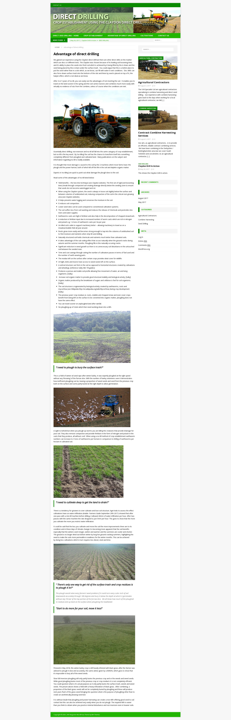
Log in (140, 237)
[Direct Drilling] (115, 32)
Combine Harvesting (146, 219)
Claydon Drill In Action (149, 166)
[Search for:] (165, 40)
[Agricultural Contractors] (157, 68)
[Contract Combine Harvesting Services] (157, 118)
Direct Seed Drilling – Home (66, 35)
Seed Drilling (143, 223)
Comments (144, 245)
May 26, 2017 (144, 169)
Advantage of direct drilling (122, 35)
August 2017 (143, 198)
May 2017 (142, 202)
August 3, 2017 (145, 86)
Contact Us (57, 5)
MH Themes (96, 715)
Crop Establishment (93, 35)
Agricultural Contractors (153, 82)
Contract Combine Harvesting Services (157, 134)
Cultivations (147, 35)
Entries (142, 241)
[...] (163, 100)
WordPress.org (144, 249)
